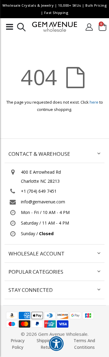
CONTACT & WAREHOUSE (39, 153)
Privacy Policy (18, 344)
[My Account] (89, 26)
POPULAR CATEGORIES (35, 271)
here (94, 102)
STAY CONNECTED (30, 289)
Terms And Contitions (84, 344)
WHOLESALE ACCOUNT (36, 253)
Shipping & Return (47, 344)
